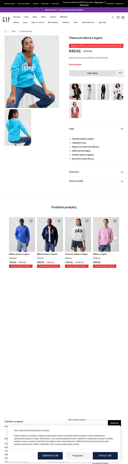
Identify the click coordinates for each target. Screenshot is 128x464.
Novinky (17, 17)
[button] (120, 73)
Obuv (75, 22)
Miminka (64, 17)
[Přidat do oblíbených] (31, 221)
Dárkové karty (88, 22)
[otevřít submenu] (21, 16)
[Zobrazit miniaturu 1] (17, 127)
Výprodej (102, 22)
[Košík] (123, 17)
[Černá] (103, 91)
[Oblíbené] (118, 17)
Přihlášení (110, 3)
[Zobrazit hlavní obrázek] (31, 71)
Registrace (98, 2)
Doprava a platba (24, 3)
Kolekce (65, 22)
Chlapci (53, 17)
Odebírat (114, 423)
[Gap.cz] (6, 19)
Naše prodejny (9, 3)
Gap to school (37, 22)
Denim (16, 22)
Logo (25, 22)
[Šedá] (75, 91)
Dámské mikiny (26, 31)
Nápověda (45, 3)
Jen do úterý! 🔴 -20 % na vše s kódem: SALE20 (64, 10)
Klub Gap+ (55, 3)
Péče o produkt (76, 181)
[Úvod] (5, 31)
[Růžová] (75, 109)
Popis (71, 129)
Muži (35, 17)
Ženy (26, 17)
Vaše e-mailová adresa (77, 420)
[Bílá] (117, 91)
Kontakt (35, 3)
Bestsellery (53, 22)
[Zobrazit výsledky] (113, 17)
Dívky (43, 17)
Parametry (74, 172)
